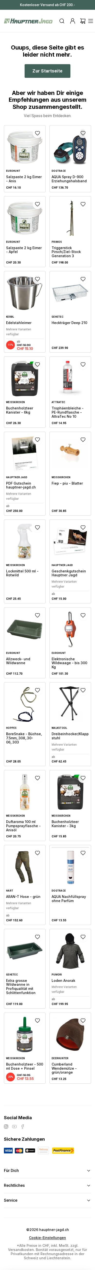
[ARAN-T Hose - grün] (24, 885)
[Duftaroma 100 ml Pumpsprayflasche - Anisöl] (24, 805)
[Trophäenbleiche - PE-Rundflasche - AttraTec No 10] (70, 392)
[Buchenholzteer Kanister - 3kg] (70, 805)
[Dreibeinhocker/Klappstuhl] (70, 724)
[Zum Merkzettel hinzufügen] (37, 133)
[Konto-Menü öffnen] (72, 21)
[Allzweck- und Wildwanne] (24, 643)
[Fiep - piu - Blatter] (70, 473)
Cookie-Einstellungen (47, 1238)
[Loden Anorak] (70, 968)
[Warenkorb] (83, 21)
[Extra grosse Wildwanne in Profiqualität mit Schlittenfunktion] (24, 968)
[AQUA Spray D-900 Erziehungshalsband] (70, 158)
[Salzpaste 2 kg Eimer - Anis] (24, 158)
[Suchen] (62, 21)
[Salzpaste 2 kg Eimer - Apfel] (24, 231)
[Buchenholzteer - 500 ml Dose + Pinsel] (24, 1048)
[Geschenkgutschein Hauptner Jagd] (70, 561)
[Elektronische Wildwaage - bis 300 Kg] (70, 643)
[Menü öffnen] (91, 21)
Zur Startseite (47, 70)
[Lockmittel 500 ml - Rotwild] (24, 561)
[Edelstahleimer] (24, 311)
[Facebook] (22, 1126)
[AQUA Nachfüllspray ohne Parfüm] (70, 885)
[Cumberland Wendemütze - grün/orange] (70, 1048)
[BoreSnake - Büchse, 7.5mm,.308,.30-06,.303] (24, 724)
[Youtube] (14, 1126)
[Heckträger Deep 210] (70, 311)
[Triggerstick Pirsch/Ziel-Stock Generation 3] (70, 231)
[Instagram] (6, 1126)
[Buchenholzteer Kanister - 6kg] (24, 392)
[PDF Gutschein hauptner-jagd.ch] (24, 473)
